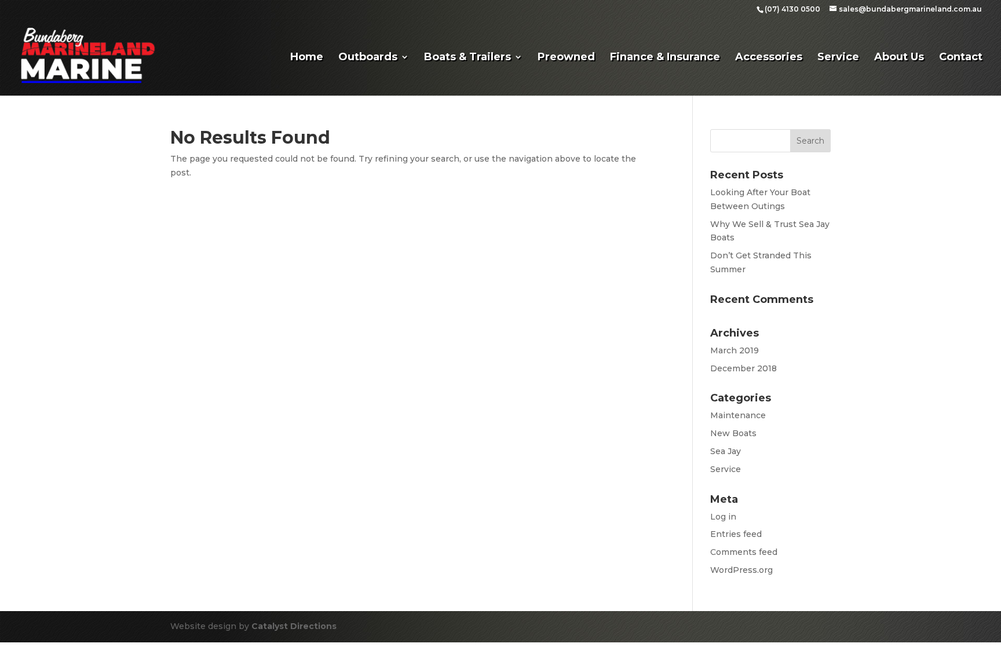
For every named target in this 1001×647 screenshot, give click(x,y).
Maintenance (738, 415)
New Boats (733, 433)
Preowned (566, 58)
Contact (960, 58)
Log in (723, 516)
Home (306, 58)
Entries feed (736, 534)
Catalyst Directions (294, 626)
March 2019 (734, 350)
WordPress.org (741, 570)
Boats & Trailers (467, 58)
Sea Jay (725, 451)
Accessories (768, 58)
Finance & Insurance (665, 58)
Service (838, 58)
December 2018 (743, 368)
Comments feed (743, 552)
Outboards (367, 58)
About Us (899, 58)
